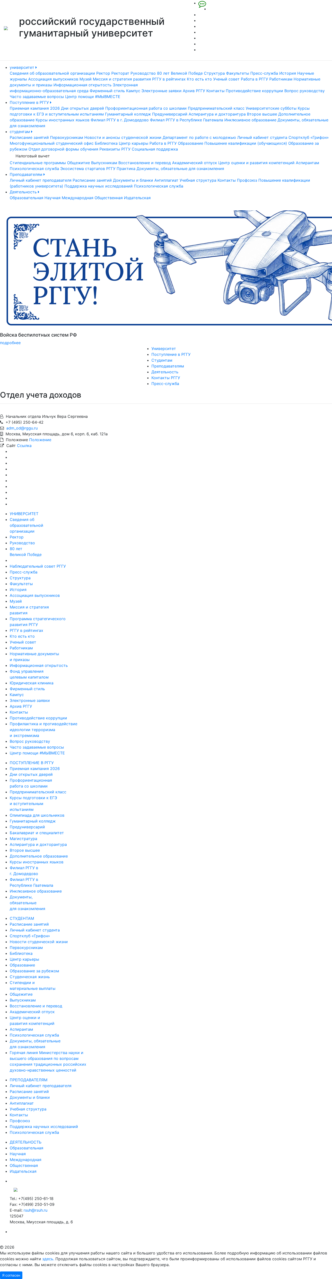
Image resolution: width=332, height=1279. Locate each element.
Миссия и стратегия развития (122, 79)
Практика (126, 168)
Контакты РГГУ (165, 377)
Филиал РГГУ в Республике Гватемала (186, 119)
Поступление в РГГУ (30, 102)
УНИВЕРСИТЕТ (24, 513)
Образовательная (26, 197)
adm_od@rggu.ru (22, 428)
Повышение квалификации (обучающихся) (245, 143)
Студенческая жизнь (30, 976)
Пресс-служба (264, 73)
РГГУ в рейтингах (169, 79)
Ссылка (24, 445)
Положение (40, 439)
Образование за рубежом (34, 970)
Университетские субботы (271, 108)
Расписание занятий (29, 137)
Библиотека (106, 143)
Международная (77, 197)
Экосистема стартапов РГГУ (87, 168)
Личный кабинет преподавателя (40, 180)
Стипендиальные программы (38, 162)
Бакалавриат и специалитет (37, 832)
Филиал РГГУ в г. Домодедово (120, 119)
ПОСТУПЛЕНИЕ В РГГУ (32, 762)
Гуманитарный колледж (128, 114)
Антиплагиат (166, 180)
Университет (163, 348)
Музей (85, 79)
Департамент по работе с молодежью (199, 137)
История (287, 73)
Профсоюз (247, 180)
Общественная (109, 197)
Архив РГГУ (194, 90)
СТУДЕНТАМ (22, 918)
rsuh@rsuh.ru (35, 1210)
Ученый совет (226, 79)
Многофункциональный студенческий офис (52, 143)
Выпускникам (104, 162)
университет (22, 67)
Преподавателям (27, 174)
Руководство (143, 73)
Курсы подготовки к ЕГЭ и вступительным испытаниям (33, 803)
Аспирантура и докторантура (217, 114)
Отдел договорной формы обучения (63, 149)
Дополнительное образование (39, 856)
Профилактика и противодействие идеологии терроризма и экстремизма (43, 729)
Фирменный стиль (107, 90)
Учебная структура (198, 180)
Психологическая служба (34, 168)
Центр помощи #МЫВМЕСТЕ (92, 96)
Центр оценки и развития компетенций (256, 162)
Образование (190, 143)
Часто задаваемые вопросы (37, 96)
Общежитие (78, 162)
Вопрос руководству (304, 90)
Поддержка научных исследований (98, 186)
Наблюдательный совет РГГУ (38, 566)
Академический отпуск (194, 162)
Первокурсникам (66, 137)
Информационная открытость (82, 84)
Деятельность (24, 191)
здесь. (48, 1258)
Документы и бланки (133, 180)
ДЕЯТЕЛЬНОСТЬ (25, 1142)
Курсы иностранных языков (62, 119)
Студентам (161, 360)
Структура (214, 73)
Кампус (133, 90)
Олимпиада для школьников (37, 815)
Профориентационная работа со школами (146, 108)
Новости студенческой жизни (39, 941)
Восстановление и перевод (144, 162)
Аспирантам (307, 162)
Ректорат (120, 73)
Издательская (137, 197)
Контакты (215, 90)
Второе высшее (262, 114)
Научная (52, 197)
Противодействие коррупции (254, 90)
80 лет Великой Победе (180, 73)
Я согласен (11, 1275)
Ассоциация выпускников (53, 79)
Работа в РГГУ (254, 79)
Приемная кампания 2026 (35, 108)
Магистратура (23, 838)
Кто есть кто (199, 79)
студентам (20, 131)
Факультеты (237, 73)
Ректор (103, 73)
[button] (25, 278)
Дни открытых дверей (82, 108)
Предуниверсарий (169, 114)
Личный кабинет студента (262, 137)
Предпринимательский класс (216, 108)
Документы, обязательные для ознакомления (180, 168)
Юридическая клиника (31, 682)
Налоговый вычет (33, 155)
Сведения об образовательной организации (52, 73)
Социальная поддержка (155, 149)
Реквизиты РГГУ (115, 149)
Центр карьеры (133, 143)
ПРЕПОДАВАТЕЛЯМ (28, 1079)
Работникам (280, 79)
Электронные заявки (161, 90)
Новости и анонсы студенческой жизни (122, 137)
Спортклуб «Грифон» (308, 137)
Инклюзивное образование (250, 119)
